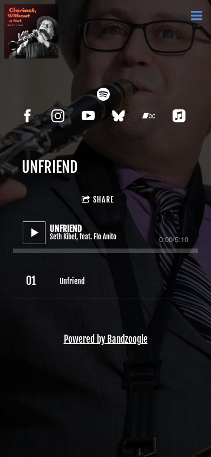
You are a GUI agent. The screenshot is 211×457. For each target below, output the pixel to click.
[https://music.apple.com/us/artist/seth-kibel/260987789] (179, 115)
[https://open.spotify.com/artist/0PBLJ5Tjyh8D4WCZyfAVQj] (103, 94)
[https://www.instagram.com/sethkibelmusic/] (57, 115)
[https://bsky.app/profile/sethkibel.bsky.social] (118, 115)
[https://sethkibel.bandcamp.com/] (148, 115)
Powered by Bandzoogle (106, 339)
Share (103, 199)
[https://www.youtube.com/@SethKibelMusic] (88, 115)
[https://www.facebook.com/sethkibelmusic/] (27, 115)
